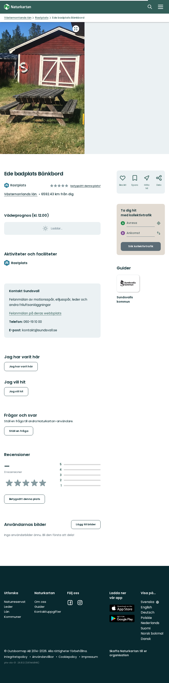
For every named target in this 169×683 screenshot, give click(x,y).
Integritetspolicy (16, 657)
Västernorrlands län (21, 194)
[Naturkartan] (17, 7)
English (146, 607)
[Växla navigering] (160, 6)
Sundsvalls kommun (125, 299)
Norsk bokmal (152, 633)
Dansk (146, 638)
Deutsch (147, 612)
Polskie (146, 617)
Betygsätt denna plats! (85, 186)
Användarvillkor (43, 657)
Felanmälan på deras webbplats (35, 313)
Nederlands (150, 623)
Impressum (90, 657)
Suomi (145, 628)
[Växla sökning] (150, 6)
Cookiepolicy (68, 657)
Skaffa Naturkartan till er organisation (128, 653)
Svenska (148, 602)
